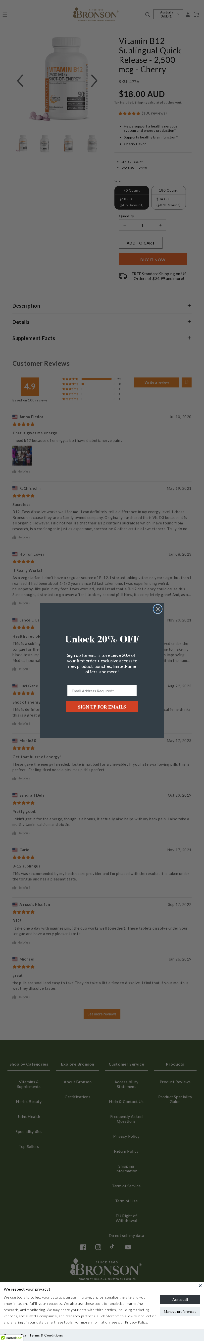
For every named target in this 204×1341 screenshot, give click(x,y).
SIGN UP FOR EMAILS (102, 707)
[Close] (200, 1285)
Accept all (180, 1299)
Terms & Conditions (46, 1335)
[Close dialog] (157, 609)
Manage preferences (180, 1311)
